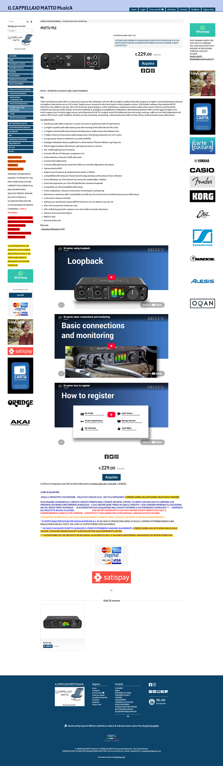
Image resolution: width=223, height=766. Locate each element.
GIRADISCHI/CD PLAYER (18, 139)
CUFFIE (12, 114)
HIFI (10, 135)
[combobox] (20, 30)
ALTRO (11, 151)
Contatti (183, 9)
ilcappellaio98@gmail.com (151, 751)
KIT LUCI (12, 147)
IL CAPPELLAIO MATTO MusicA (40, 8)
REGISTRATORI (14, 143)
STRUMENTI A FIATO (16, 68)
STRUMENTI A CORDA (17, 64)
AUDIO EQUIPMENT (16, 84)
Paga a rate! (208, 9)
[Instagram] (154, 685)
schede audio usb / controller (104, 483)
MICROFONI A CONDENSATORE (16, 98)
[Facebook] (150, 685)
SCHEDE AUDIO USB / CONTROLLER (75, 21)
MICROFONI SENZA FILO (19, 104)
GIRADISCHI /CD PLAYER (18, 80)
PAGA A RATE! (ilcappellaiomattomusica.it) (202, 58)
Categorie (96, 690)
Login (143, 9)
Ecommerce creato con (111, 757)
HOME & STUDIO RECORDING (50, 21)
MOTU (123, 483)
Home (133, 9)
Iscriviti (20, 295)
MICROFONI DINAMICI (18, 93)
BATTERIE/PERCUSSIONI (18, 123)
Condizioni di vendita (99, 697)
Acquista (148, 63)
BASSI (11, 60)
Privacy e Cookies (98, 695)
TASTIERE (12, 72)
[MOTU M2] (75, 61)
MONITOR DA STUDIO (18, 118)
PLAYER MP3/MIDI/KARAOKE (19, 127)
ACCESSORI (13, 131)
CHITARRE (12, 56)
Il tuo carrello (155, 9)
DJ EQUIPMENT (14, 76)
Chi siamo (172, 9)
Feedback (195, 9)
